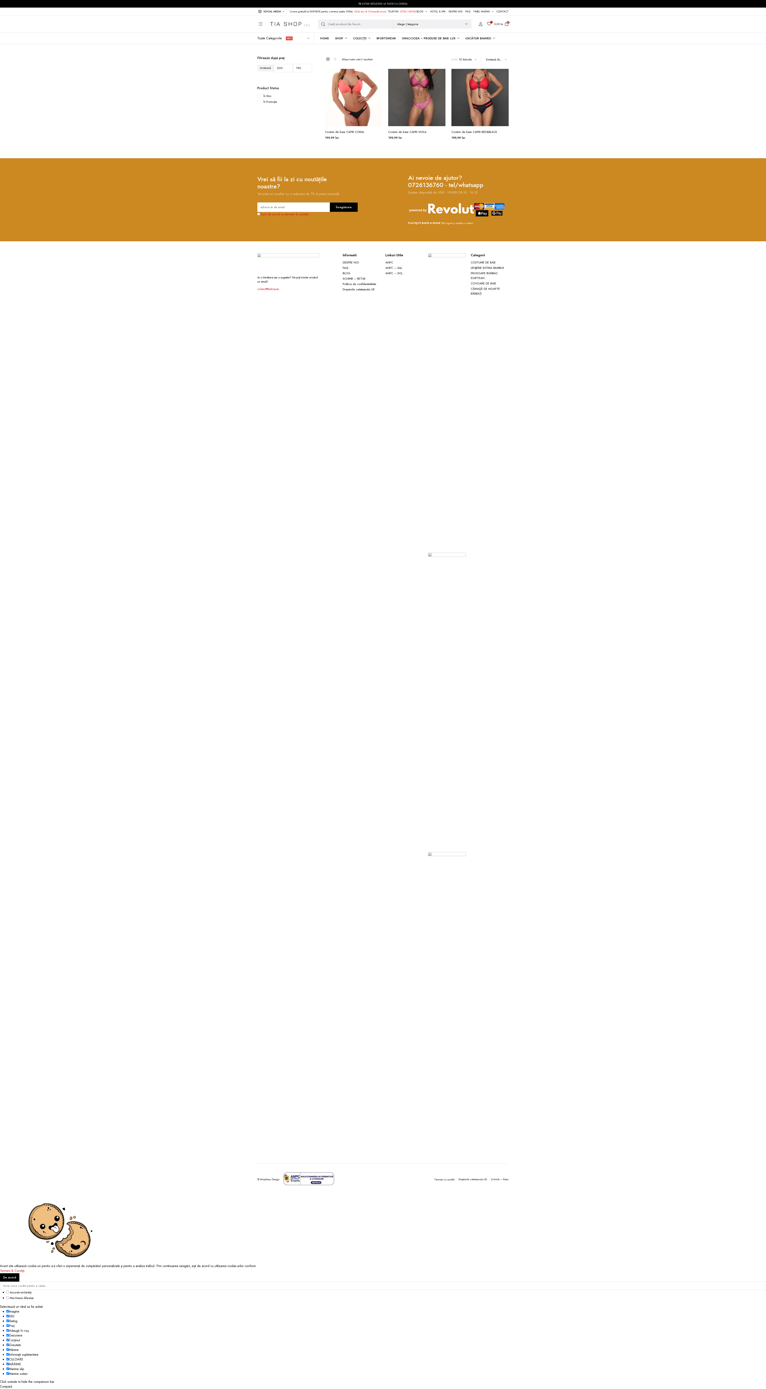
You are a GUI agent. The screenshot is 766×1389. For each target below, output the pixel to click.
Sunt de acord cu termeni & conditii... (286, 214)
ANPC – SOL (394, 273)
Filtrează (265, 68)
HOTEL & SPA (438, 11)
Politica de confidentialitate (359, 284)
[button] (270, 12)
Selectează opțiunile (378, 91)
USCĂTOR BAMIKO (478, 38)
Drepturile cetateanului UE (359, 289)
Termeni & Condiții (12, 1270)
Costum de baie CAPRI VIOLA (407, 132)
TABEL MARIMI (481, 11)
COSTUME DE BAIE (483, 262)
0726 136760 (408, 11)
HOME (324, 38)
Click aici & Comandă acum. (370, 11)
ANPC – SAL (393, 268)
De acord (9, 1277)
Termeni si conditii (444, 1179)
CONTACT (502, 11)
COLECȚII (359, 38)
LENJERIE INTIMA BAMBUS (487, 268)
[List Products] (335, 59)
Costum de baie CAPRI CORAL (344, 132)
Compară (378, 82)
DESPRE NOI (455, 11)
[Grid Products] (328, 59)
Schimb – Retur (500, 1179)
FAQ (467, 11)
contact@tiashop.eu (268, 289)
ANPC (389, 262)
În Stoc (267, 96)
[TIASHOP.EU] (290, 24)
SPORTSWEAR (386, 38)
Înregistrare (344, 207)
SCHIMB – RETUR (354, 278)
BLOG (420, 11)
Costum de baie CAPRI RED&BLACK (474, 132)
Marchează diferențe (21, 1298)
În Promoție (270, 102)
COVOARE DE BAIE (483, 283)
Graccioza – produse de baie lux (428, 38)
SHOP (339, 38)
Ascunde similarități (20, 1292)
